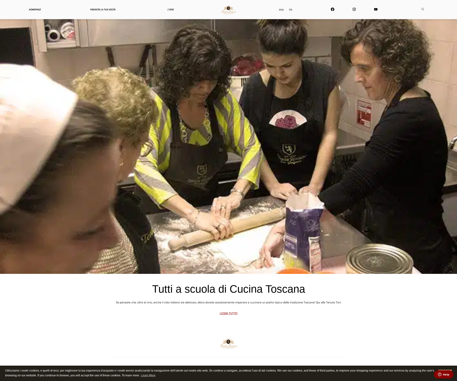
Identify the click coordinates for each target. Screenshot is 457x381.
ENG (281, 9)
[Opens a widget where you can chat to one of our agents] (443, 374)
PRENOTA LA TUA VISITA (102, 9)
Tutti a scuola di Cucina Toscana (228, 289)
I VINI (171, 9)
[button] (422, 9)
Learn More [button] (148, 375)
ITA (290, 9)
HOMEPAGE (35, 9)
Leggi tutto (228, 313)
